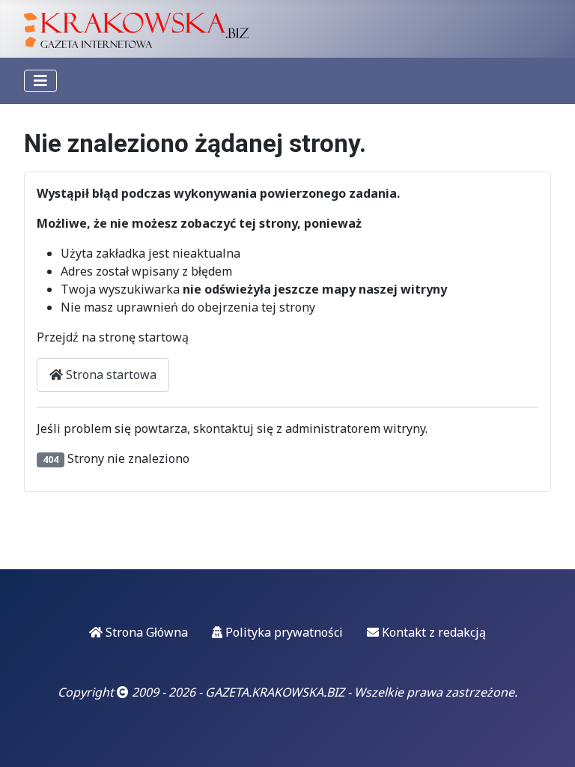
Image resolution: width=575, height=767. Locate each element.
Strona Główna (145, 632)
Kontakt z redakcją (432, 632)
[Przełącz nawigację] (40, 81)
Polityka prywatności (282, 632)
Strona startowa (109, 374)
